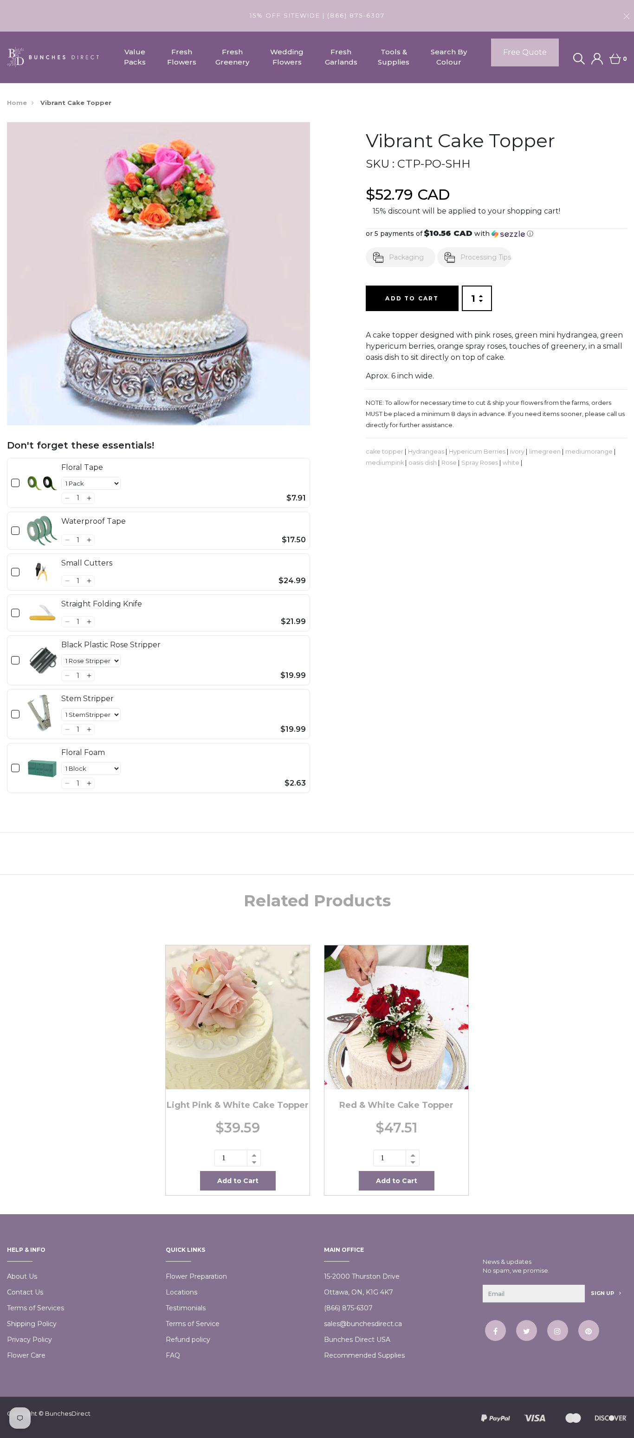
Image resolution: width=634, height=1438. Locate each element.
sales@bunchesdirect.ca (363, 1324)
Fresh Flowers (181, 57)
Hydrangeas (426, 451)
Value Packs (135, 57)
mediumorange (589, 451)
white (511, 462)
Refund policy (188, 1339)
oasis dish (422, 462)
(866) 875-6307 (348, 1308)
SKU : (380, 163)
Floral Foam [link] (83, 752)
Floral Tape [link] (82, 467)
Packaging (406, 257)
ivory (517, 451)
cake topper (384, 451)
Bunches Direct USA (357, 1339)
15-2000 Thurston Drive (362, 1276)
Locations (181, 1292)
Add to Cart (412, 297)
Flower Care (26, 1355)
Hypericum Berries (477, 451)
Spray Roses (479, 462)
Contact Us (25, 1292)
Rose (449, 462)
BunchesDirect (68, 1413)
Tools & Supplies (393, 57)
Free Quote (525, 52)
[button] (67, 498)
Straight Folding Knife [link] (101, 603)
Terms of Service (193, 1324)
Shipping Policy (32, 1324)
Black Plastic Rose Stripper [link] (111, 644)
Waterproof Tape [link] (93, 521)
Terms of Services (35, 1308)
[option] (237, 1070)
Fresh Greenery (232, 57)
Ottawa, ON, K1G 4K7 (358, 1292)
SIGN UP (603, 1293)
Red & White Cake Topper (396, 1105)
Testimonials (186, 1308)
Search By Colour (449, 57)
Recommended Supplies (364, 1355)
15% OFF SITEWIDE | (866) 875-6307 (317, 15)
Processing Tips (485, 257)
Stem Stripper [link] (87, 698)
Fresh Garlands (341, 57)
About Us (22, 1276)
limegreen (545, 451)
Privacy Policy (29, 1339)
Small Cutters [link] (86, 563)
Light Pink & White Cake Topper (238, 1105)
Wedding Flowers (287, 57)
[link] (42, 483)
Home (17, 102)
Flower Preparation (196, 1276)
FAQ (173, 1355)
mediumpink (385, 462)
